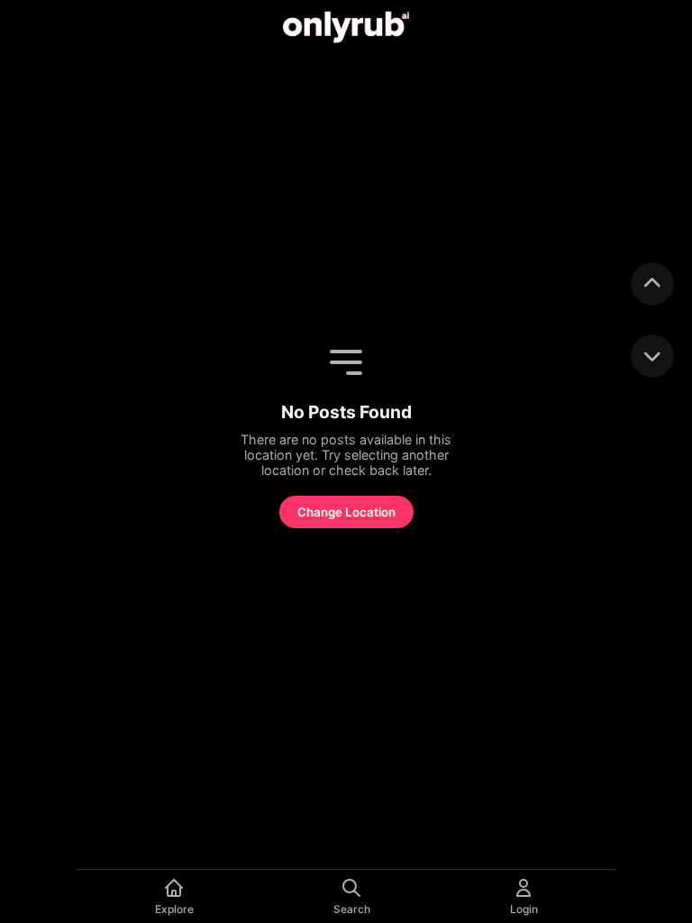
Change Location (346, 512)
